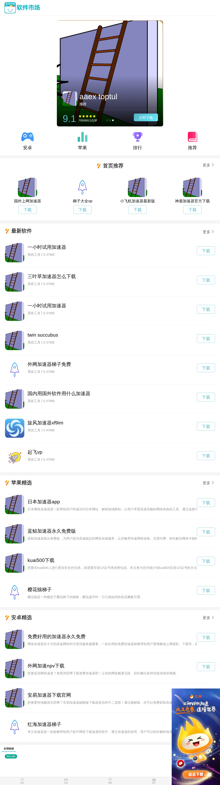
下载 (27, 209)
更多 (206, 165)
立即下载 (146, 118)
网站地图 (10, 756)
